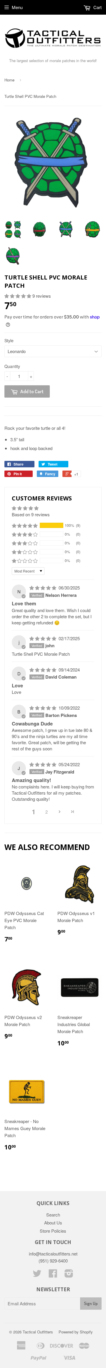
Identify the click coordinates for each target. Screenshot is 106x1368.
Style (9, 340)
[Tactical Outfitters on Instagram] (68, 1275)
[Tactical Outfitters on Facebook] (53, 1275)
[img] (43, 588)
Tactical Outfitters (38, 1332)
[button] (18, 296)
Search (53, 1215)
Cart (97, 7)
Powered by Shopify (76, 1332)
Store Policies (53, 1231)
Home (9, 80)
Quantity (12, 366)
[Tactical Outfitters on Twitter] (37, 1275)
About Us (53, 1222)
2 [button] (46, 812)
